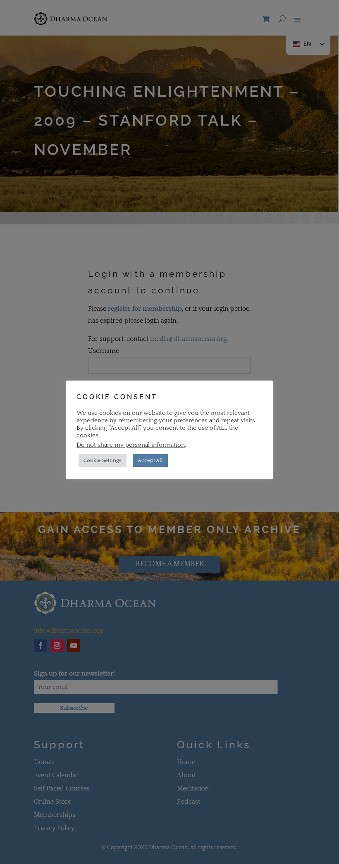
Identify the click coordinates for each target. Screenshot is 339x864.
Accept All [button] (150, 460)
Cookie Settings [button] (103, 460)
